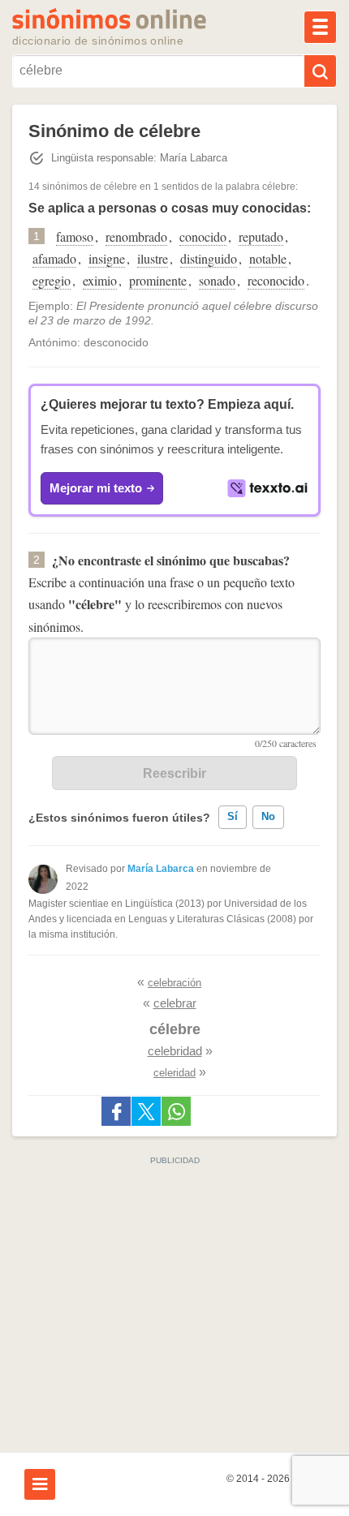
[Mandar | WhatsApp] (176, 1111)
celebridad (175, 1051)
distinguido (208, 258)
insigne (106, 258)
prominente (158, 280)
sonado (217, 280)
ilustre (152, 258)
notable (268, 258)
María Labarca (160, 868)
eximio (100, 280)
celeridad (174, 1072)
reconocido (276, 280)
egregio (51, 280)
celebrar (174, 1003)
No (268, 816)
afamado (54, 258)
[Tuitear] (146, 1111)
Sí (232, 816)
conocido (202, 236)
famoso (74, 236)
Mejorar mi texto (96, 488)
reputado (261, 236)
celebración (174, 982)
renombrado (136, 236)
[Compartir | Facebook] (116, 1111)
